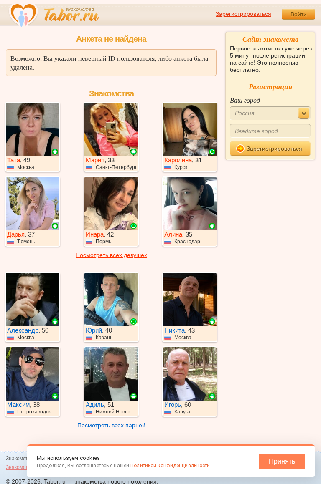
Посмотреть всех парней (111, 425)
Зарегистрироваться (243, 13)
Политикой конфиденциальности (170, 466)
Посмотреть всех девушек (111, 255)
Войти (298, 14)
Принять (282, 461)
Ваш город (245, 100)
